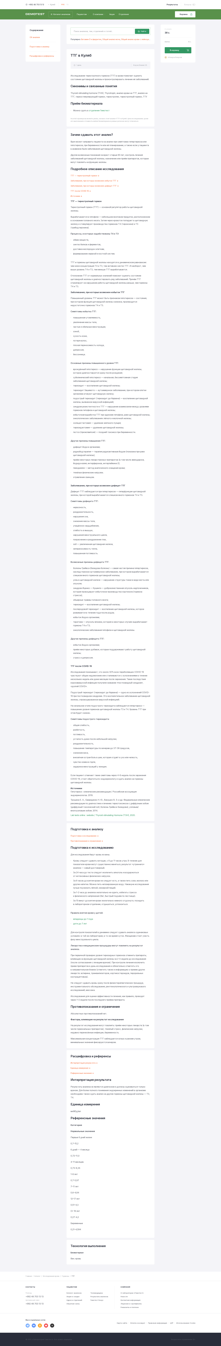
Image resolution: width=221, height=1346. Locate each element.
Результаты (172, 4)
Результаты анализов (99, 1296)
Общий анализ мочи (111, 39)
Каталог (37, 1276)
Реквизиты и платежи (130, 1307)
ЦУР (171, 1323)
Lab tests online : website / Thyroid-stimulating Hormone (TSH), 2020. (103, 815)
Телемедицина (96, 1293)
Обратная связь (73, 1304)
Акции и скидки (73, 1296)
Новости (124, 1296)
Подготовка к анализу (39, 47)
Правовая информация (157, 1323)
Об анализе (35, 37)
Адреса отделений (74, 1300)
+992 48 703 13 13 (36, 4)
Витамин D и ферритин (91, 39)
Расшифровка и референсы (42, 56)
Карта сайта (122, 1323)
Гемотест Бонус (96, 1300)
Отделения (124, 14)
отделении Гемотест (99, 110)
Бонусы (187, 4)
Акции (112, 14)
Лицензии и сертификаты (131, 1304)
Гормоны (65, 1276)
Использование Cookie (185, 1323)
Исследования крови (51, 1276)
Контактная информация (130, 1300)
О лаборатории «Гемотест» (132, 1293)
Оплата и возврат (137, 1323)
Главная (29, 1276)
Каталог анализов (74, 1293)
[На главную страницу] (35, 14)
